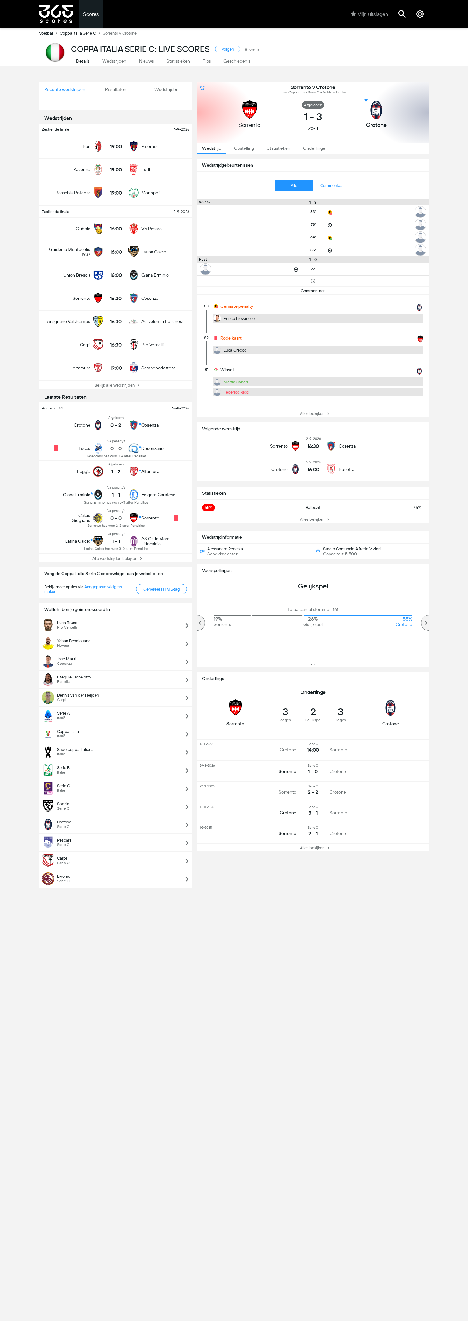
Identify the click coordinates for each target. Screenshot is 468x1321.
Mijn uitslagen (372, 14)
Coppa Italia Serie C (78, 33)
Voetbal (46, 33)
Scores (91, 14)
